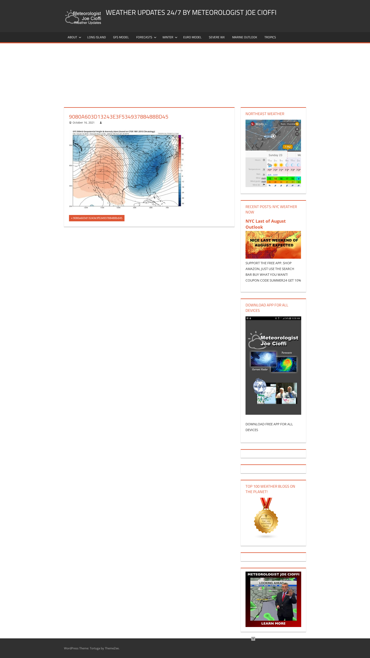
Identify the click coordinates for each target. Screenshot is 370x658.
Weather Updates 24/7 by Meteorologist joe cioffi (191, 12)
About (72, 37)
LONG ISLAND (96, 37)
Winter (167, 37)
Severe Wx (217, 37)
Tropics (270, 37)
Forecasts (144, 37)
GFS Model (121, 37)
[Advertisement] (185, 72)
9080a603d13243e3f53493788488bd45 (97, 218)
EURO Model (192, 37)
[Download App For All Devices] (273, 413)
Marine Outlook (244, 37)
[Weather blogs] (266, 538)
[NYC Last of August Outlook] (273, 257)
